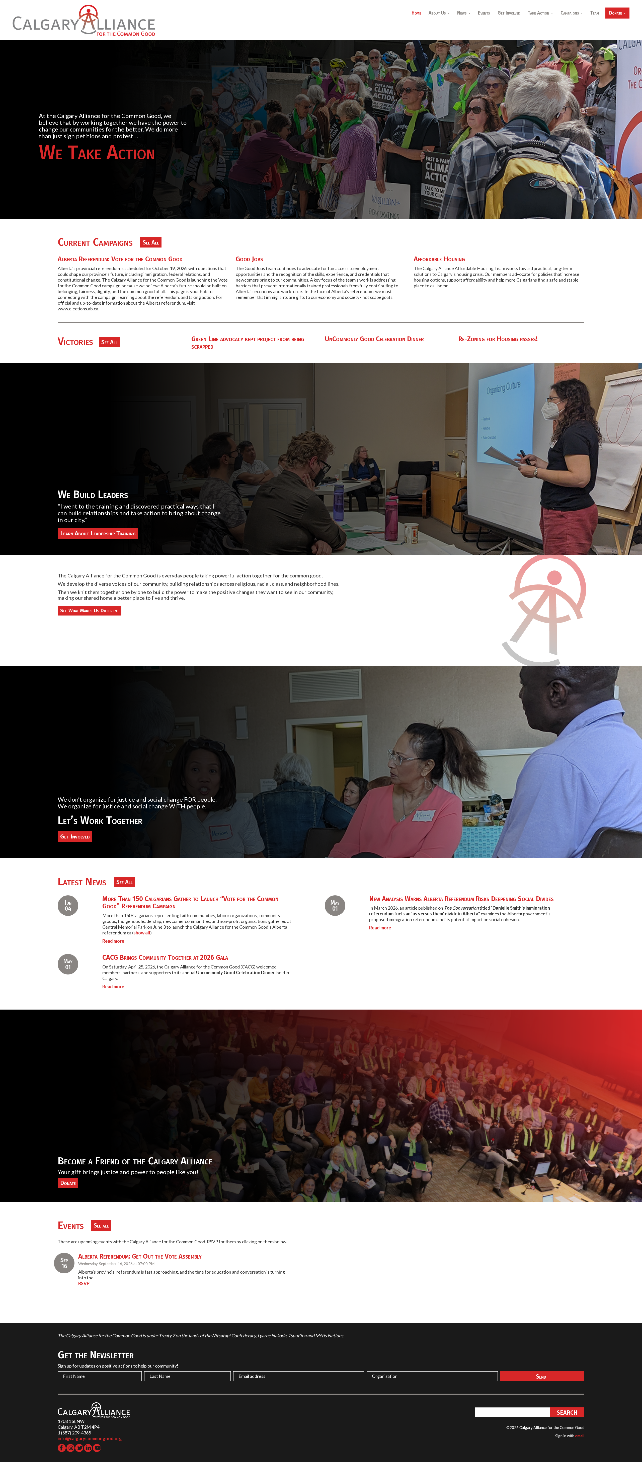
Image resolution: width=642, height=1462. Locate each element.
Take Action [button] (539, 13)
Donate (68, 1182)
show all (141, 932)
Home (416, 13)
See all (101, 1225)
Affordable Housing (439, 259)
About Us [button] (438, 13)
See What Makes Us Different (89, 610)
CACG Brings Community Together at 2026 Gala (165, 957)
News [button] (462, 13)
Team (594, 13)
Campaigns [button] (570, 13)
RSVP (84, 1283)
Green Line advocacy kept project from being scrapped (247, 342)
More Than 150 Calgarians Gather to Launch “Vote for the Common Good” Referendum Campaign (190, 902)
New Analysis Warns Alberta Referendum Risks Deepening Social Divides (461, 899)
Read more (113, 941)
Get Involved (509, 13)
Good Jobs (249, 259)
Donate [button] (616, 13)
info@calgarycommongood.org (90, 1438)
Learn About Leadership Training (97, 533)
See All (151, 242)
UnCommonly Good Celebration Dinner (374, 339)
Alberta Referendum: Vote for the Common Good (120, 259)
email (579, 1435)
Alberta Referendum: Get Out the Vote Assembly (140, 1256)
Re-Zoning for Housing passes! (498, 339)
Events (484, 13)
